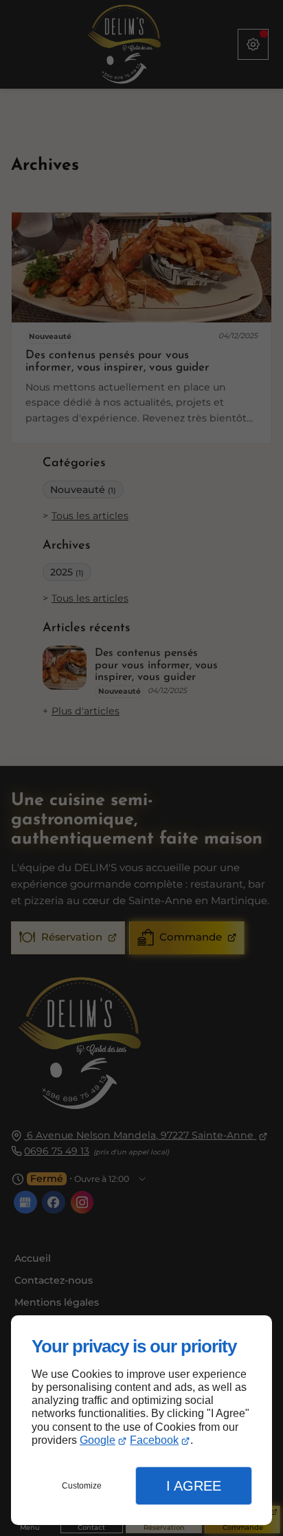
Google (97, 1440)
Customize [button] (82, 1486)
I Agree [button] (193, 1485)
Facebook (154, 1440)
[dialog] (141, 1420)
